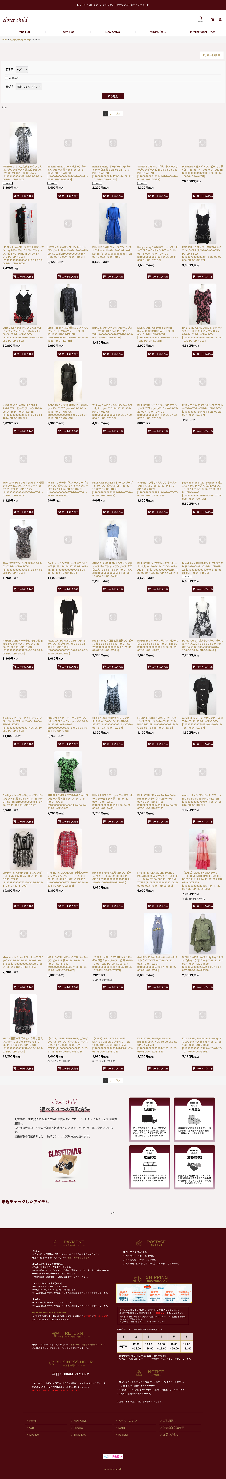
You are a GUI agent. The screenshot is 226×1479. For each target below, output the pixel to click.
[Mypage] (220, 19)
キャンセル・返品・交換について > (87, 1345)
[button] (200, 19)
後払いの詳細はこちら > (78, 1258)
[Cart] (212, 19)
